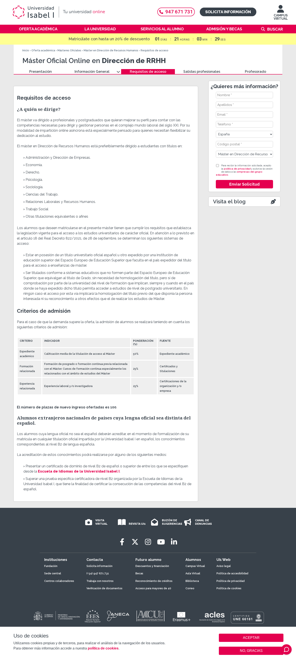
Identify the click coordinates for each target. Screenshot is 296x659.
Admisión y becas (224, 29)
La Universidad (100, 29)
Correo (189, 588)
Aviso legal (223, 566)
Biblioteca (192, 581)
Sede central (52, 573)
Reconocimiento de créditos (153, 581)
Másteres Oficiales (69, 50)
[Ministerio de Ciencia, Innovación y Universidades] (56, 615)
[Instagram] (148, 542)
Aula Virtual (192, 573)
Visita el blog (229, 201)
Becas (139, 573)
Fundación (50, 566)
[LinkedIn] (174, 542)
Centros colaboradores (59, 581)
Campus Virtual (195, 566)
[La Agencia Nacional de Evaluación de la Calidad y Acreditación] (118, 615)
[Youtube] (161, 542)
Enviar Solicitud (244, 184)
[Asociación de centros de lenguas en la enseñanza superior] (212, 617)
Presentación (40, 72)
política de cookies (103, 648)
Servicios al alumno (162, 29)
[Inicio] (79, 12)
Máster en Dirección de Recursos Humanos (111, 50)
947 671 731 (179, 12)
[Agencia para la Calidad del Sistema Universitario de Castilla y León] (150, 615)
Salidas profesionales (201, 72)
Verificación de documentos (104, 588)
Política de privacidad (230, 581)
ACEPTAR (251, 637)
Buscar (275, 29)
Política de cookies (228, 588)
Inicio (25, 50)
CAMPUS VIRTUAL (281, 17)
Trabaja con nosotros (100, 581)
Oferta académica (38, 29)
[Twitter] (135, 542)
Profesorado (255, 72)
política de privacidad (237, 168)
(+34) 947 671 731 (97, 573)
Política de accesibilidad (232, 573)
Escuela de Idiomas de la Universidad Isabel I (79, 471)
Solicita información (228, 12)
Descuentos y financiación (152, 566)
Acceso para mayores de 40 (153, 588)
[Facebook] (122, 542)
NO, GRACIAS (251, 651)
